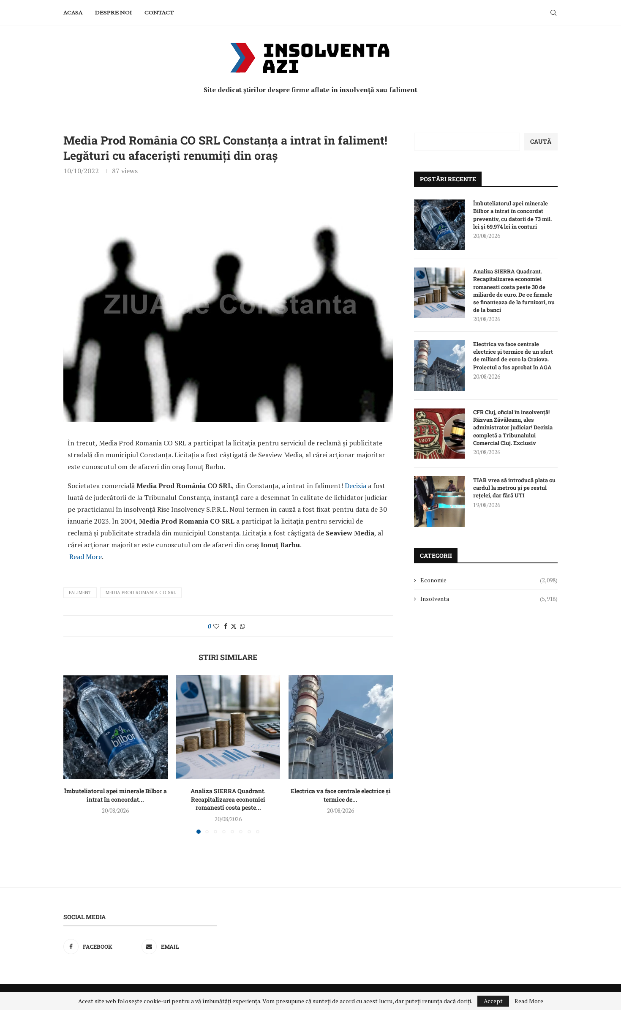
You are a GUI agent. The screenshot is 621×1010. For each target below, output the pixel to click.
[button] (75, 754)
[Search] (553, 12)
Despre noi (113, 12)
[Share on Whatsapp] (242, 626)
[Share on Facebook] (225, 626)
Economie (489, 580)
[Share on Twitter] (234, 626)
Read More (85, 556)
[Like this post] (216, 626)
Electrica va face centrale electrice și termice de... (341, 794)
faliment (80, 592)
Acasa (72, 12)
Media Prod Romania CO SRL (141, 592)
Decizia (356, 485)
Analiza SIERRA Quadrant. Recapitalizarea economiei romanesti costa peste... (228, 798)
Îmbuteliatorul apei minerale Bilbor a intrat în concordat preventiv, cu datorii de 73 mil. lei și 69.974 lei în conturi (512, 214)
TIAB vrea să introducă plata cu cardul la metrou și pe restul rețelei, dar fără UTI (514, 487)
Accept (493, 1001)
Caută (540, 141)
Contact (159, 12)
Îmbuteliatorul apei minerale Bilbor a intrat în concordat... (115, 794)
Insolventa (489, 599)
